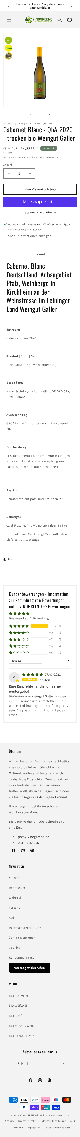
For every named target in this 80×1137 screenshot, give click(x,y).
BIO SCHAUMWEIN (21, 1026)
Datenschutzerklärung (25, 928)
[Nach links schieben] (30, 115)
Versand (22, 157)
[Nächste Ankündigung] (72, 6)
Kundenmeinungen (22, 957)
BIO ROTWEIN (18, 996)
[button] (9, 20)
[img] (33, 674)
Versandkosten (56, 534)
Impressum (17, 888)
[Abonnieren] (62, 1064)
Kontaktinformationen (57, 1127)
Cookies (14, 947)
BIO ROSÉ (15, 1016)
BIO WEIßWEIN (19, 1006)
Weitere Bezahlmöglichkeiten (40, 212)
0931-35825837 (29, 843)
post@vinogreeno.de (33, 837)
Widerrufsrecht (27, 1120)
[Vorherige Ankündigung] (8, 6)
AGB (12, 917)
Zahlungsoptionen (22, 938)
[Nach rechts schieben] (50, 115)
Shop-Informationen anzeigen (29, 236)
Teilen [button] (12, 559)
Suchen (14, 878)
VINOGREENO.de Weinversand (37, 1115)
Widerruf (15, 898)
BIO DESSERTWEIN (22, 1036)
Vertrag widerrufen (29, 968)
